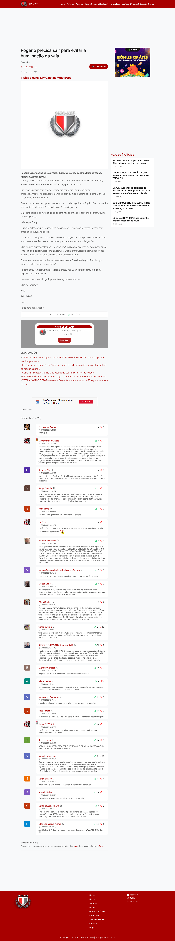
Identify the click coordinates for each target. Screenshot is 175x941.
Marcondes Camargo (48, 697)
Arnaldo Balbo (45, 792)
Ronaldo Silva (44, 470)
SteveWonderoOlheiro (48, 440)
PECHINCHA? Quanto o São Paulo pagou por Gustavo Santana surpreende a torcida (64, 376)
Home (62, 4)
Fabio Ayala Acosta (47, 427)
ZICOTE (42, 522)
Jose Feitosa (44, 710)
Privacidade (115, 4)
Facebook (134, 895)
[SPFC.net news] (65, 401)
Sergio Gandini (45, 488)
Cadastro (144, 4)
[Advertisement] (87, 26)
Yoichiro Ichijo (45, 602)
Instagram (134, 901)
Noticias (70, 4)
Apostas (79, 4)
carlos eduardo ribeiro (48, 806)
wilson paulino (45, 627)
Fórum (87, 4)
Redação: (29, 67)
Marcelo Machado (47, 756)
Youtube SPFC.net (130, 4)
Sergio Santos (45, 778)
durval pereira (44, 740)
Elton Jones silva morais (49, 824)
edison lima (43, 508)
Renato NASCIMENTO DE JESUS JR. (55, 645)
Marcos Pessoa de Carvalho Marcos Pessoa (59, 570)
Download (64, 340)
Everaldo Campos (46, 667)
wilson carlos (44, 681)
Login (152, 4)
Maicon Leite (44, 583)
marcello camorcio (47, 540)
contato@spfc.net (100, 4)
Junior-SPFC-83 (46, 724)
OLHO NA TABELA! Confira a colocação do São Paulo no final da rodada (58, 372)
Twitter (132, 898)
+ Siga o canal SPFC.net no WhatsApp (46, 77)
